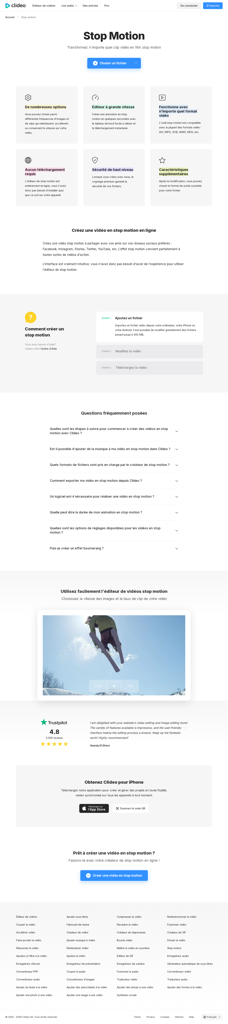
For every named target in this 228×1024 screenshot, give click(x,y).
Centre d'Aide (48, 348)
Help (191, 1016)
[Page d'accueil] (17, 6)
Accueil (9, 17)
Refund (179, 1016)
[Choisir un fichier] (136, 63)
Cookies (165, 1016)
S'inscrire (213, 5)
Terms (137, 1016)
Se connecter (189, 5)
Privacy (151, 1016)
